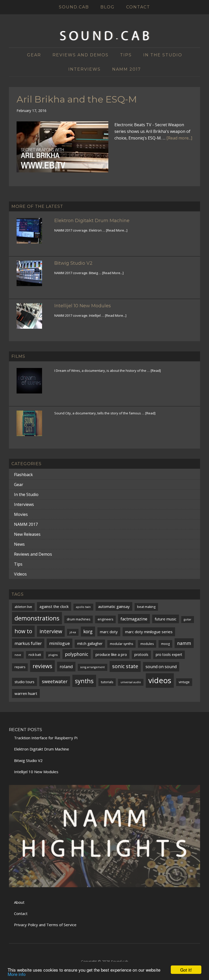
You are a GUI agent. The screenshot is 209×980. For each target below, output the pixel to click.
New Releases (27, 534)
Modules (147, 644)
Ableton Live (23, 607)
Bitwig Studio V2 (73, 263)
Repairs (20, 667)
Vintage (184, 682)
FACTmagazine (134, 619)
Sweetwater (55, 681)
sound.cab (104, 35)
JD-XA (73, 632)
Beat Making (146, 607)
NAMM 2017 (26, 524)
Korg (88, 631)
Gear (18, 484)
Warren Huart (26, 693)
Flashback (23, 474)
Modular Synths (121, 644)
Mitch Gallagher (89, 643)
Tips (18, 564)
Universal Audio (131, 682)
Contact (21, 913)
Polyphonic (76, 654)
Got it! (186, 969)
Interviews (24, 504)
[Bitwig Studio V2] (32, 276)
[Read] (156, 370)
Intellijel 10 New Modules (82, 306)
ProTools (141, 654)
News (19, 544)
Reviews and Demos (33, 554)
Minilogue (59, 643)
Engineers (105, 619)
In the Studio (26, 494)
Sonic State (125, 666)
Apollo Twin (83, 607)
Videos (20, 574)
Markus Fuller (28, 643)
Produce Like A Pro (111, 654)
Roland (66, 666)
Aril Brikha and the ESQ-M (77, 99)
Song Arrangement (92, 667)
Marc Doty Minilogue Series (149, 631)
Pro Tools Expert (169, 654)
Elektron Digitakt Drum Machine (91, 220)
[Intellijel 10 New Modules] (32, 319)
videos (159, 680)
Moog (165, 644)
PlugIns (53, 655)
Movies (21, 514)
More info (16, 974)
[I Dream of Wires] (32, 384)
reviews (42, 666)
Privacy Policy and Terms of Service (45, 924)
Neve (18, 655)
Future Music (165, 618)
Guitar (187, 619)
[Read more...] (179, 138)
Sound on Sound (161, 666)
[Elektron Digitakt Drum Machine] (32, 234)
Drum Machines (78, 619)
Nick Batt (35, 655)
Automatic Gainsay (114, 606)
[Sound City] (32, 426)
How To (23, 631)
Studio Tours (24, 681)
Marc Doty (109, 631)
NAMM (184, 643)
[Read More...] (116, 230)
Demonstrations (37, 618)
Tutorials (107, 682)
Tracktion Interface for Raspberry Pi (45, 737)
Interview (51, 631)
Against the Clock (54, 606)
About (19, 902)
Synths (84, 681)
